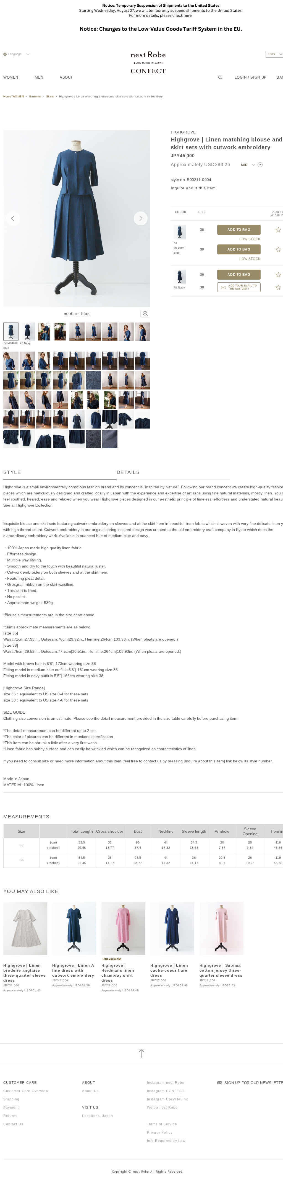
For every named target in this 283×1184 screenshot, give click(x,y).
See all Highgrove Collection (28, 505)
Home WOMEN (13, 96)
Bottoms (35, 96)
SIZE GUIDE (14, 712)
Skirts (50, 96)
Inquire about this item (193, 188)
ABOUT (66, 77)
